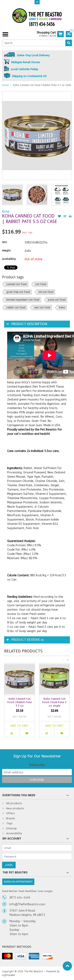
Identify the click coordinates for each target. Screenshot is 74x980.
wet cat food (42, 307)
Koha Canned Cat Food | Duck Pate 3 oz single (54, 702)
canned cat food (16, 284)
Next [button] (67, 660)
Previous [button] (63, 660)
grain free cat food (18, 292)
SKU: (4, 242)
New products (15, 808)
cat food (40, 284)
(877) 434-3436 (19, 897)
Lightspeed (8, 975)
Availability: (9, 259)
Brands (10, 818)
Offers (10, 813)
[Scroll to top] (67, 966)
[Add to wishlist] (59, 217)
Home (5, 85)
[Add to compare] (65, 217)
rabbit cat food (15, 307)
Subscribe (37, 765)
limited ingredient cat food (22, 299)
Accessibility (14, 833)
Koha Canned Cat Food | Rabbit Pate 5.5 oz (19, 702)
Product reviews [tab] (27, 640)
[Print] (70, 217)
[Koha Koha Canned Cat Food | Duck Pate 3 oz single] (54, 679)
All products (14, 803)
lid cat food (46, 292)
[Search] (68, 43)
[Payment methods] (7, 956)
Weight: (6, 250)
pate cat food (56, 299)
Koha (5, 211)
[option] (12, 194)
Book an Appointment (18, 881)
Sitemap (11, 828)
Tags (9, 823)
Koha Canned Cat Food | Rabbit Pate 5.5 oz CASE (42, 85)
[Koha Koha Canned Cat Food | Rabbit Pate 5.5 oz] (19, 679)
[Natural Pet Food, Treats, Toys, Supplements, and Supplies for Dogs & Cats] (37, 17)
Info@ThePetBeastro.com (27, 904)
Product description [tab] (29, 324)
